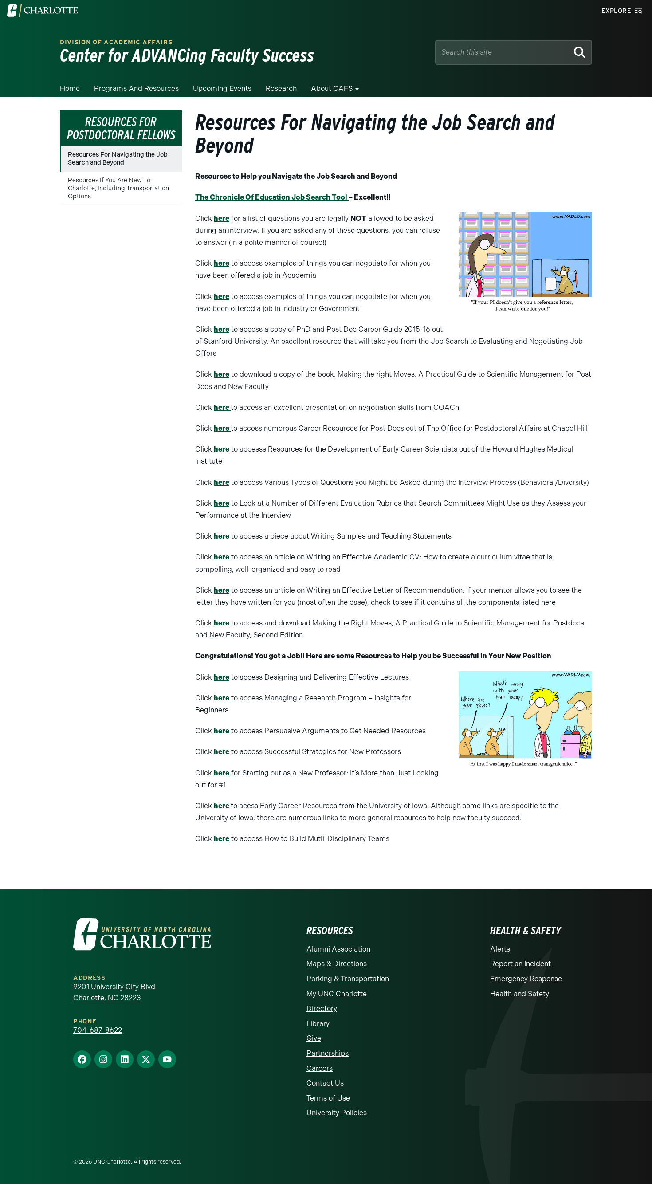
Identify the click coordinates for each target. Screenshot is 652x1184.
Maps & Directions (336, 964)
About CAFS (332, 88)
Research (281, 88)
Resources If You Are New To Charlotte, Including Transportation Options (118, 188)
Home (70, 88)
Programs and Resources (136, 88)
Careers (319, 1068)
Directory (321, 1008)
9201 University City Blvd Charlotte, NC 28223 (114, 993)
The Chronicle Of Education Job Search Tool (272, 197)
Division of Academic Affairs (116, 42)
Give (313, 1038)
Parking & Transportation (347, 979)
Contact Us (325, 1083)
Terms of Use (328, 1098)
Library (318, 1023)
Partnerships (327, 1053)
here (221, 218)
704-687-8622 (97, 1030)
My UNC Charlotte (336, 994)
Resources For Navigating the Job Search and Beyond (118, 158)
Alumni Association (338, 949)
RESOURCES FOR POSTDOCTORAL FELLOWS (121, 128)
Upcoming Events (222, 88)
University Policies (336, 1113)
